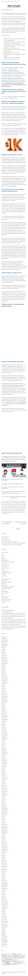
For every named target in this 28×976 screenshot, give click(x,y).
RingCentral (10, 70)
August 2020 (4, 721)
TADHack (17, 508)
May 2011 (3, 875)
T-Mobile (3, 959)
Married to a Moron (5, 536)
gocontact (12, 504)
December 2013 (5, 827)
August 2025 (4, 638)
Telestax (20, 961)
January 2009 (4, 919)
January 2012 (4, 863)
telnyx (23, 961)
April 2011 (3, 877)
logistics (17, 264)
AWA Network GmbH (13, 80)
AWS (14, 502)
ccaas (19, 954)
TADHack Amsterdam (10, 377)
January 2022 (4, 694)
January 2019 (4, 750)
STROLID (13, 508)
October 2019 (4, 736)
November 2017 (5, 763)
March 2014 (4, 822)
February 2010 (4, 899)
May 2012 (3, 857)
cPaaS (4, 955)
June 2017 (3, 769)
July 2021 (3, 703)
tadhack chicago (22, 508)
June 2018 (3, 757)
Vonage (3, 964)
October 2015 (4, 792)
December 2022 (5, 677)
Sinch (3, 508)
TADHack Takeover (13, 510)
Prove (11, 507)
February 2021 (4, 711)
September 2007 (5, 944)
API (2, 553)
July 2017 (3, 767)
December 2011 (5, 864)
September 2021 (5, 700)
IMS (5, 956)
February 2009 (4, 917)
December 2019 (5, 733)
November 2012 (5, 847)
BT (16, 954)
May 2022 (3, 688)
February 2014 (4, 824)
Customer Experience (6, 564)
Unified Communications (6, 599)
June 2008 (3, 930)
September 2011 (5, 869)
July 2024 (3, 647)
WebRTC (3, 602)
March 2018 (4, 758)
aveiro (5, 502)
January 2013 (4, 844)
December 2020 (5, 714)
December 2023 (5, 658)
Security (3, 589)
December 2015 (5, 789)
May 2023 (3, 669)
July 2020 (3, 722)
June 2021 (3, 705)
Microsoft (14, 957)
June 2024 (3, 649)
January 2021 (4, 713)
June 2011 (3, 874)
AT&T (14, 954)
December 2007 (5, 939)
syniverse (23, 957)
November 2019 (5, 735)
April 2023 (3, 671)
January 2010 (4, 900)
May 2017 (3, 771)
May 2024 (3, 650)
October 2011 (4, 867)
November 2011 (5, 866)
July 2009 (3, 910)
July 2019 (3, 741)
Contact (17, 1)
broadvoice (17, 502)
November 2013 (5, 828)
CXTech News (13, 501)
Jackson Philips (5, 479)
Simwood (10, 957)
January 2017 (4, 777)
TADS (3, 594)
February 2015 (4, 805)
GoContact (16, 70)
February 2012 (4, 861)
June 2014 (3, 817)
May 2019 (3, 744)
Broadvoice (6, 72)
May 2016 (3, 782)
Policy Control (4, 585)
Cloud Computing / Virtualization (8, 561)
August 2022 (4, 683)
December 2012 (5, 846)
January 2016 (4, 788)
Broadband (4, 558)
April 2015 (3, 802)
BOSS (3, 557)
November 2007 (5, 941)
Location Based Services (6, 578)
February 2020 (4, 730)
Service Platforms (5, 591)
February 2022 (4, 693)
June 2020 (3, 724)
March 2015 (4, 803)
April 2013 (3, 839)
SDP (7, 957)
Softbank (6, 508)
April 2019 (3, 746)
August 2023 (4, 664)
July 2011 (3, 872)
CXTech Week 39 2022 (6, 279)
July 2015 (3, 797)
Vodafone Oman (22, 512)
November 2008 (5, 922)
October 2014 (4, 811)
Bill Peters (3, 555)
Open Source (4, 583)
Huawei (3, 956)
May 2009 (3, 913)
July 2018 (3, 755)
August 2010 (4, 889)
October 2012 (4, 849)
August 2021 (4, 702)
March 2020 (4, 728)
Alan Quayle (8, 972)
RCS (24, 956)
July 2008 (3, 928)
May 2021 (3, 707)
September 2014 (5, 813)
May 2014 (3, 819)
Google (16, 955)
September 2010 (5, 888)
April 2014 (3, 821)
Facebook (12, 955)
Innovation (4, 574)
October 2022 (4, 680)
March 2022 (4, 691)
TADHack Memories (5, 510)
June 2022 (3, 686)
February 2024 (4, 655)
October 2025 (4, 636)
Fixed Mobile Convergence (7, 572)
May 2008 (3, 932)
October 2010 (4, 886)
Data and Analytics (5, 568)
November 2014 (5, 810)
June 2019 (3, 743)
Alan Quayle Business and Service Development (14, 6)
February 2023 (4, 674)
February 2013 (4, 842)
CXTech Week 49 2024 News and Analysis (9, 541)
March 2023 (4, 672)
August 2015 (4, 796)
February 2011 (4, 880)
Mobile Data (4, 580)
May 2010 (3, 894)
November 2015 (5, 791)
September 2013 (5, 832)
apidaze (8, 953)
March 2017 (4, 774)
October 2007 (4, 942)
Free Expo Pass (12, 380)
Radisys (21, 96)
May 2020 (3, 725)
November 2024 (5, 641)
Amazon (3, 954)
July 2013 (3, 835)
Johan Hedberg (8, 505)
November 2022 (5, 678)
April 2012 (3, 858)
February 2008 (4, 936)
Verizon (19, 963)
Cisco (22, 954)
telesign (13, 512)
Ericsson (8, 955)
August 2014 (4, 814)
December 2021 (5, 696)
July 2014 (3, 816)
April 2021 (3, 708)
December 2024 (5, 639)
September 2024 (5, 644)
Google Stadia (17, 504)
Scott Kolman (4, 483)
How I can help (4, 538)
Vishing (17, 512)
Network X (5, 507)
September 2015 (5, 794)
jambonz (3, 505)
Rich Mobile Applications (6, 588)
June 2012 (3, 855)
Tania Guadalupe (5, 456)
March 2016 (4, 785)
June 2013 (3, 836)
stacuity (7, 80)
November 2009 (5, 903)
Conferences (4, 563)
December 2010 (5, 883)
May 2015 (3, 800)
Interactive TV (4, 575)
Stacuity (9, 508)
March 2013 (4, 841)
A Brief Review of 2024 (6, 539)
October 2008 (4, 924)
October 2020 (4, 718)
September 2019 (5, 738)
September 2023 (5, 663)
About (9, 1)
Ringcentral (18, 507)
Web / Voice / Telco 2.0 (6, 600)
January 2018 (4, 761)
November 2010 (5, 885)
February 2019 (4, 749)
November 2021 (5, 697)
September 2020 (5, 719)
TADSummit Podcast (6, 596)
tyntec (11, 962)
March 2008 (4, 935)
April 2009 (3, 914)
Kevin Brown (4, 487)
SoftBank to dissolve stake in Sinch (12, 154)
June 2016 (3, 780)
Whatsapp (13, 964)
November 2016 (5, 778)
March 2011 (4, 878)
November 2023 (5, 660)
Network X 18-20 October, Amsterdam (13, 361)
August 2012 (4, 852)
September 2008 (5, 925)
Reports (12, 1)
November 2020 (5, 716)
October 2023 (4, 661)
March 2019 (4, 747)
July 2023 (3, 666)
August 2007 (4, 946)
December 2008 (5, 921)
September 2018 (5, 753)
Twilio (7, 962)
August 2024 (4, 646)
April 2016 (3, 783)
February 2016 (4, 786)
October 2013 (4, 830)
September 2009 (5, 907)
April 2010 (3, 896)
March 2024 (4, 653)
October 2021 (4, 699)
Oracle (18, 956)
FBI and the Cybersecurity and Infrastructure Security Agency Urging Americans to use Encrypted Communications (14, 622)
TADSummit (4, 264)
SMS (16, 957)
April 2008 (3, 933)
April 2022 (3, 689)
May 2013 (3, 838)
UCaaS (14, 963)
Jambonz (15, 96)
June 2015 (3, 799)
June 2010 (3, 892)
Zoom (17, 964)
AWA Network (9, 502)
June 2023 (3, 668)
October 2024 (4, 643)
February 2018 (4, 760)
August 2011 (4, 871)
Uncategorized (4, 597)
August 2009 (4, 908)
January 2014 (4, 825)
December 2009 (5, 902)
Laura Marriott (5, 491)
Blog (6, 1)
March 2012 (4, 860)
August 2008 (4, 927)
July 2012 (3, 853)
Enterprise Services (5, 571)
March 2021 (4, 710)
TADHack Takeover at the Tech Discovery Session (13, 385)
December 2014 (5, 808)
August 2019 (4, 739)
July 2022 (3, 685)
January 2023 (4, 675)
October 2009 (4, 905)
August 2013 (4, 833)
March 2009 (4, 916)
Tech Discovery (9, 512)
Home (3, 1)
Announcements (5, 552)
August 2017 (4, 766)
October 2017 (4, 764)
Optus (8, 507)
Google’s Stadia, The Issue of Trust (12, 272)
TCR (11, 961)
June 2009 (3, 911)
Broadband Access (5, 560)
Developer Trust (7, 504)
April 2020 (3, 727)
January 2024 (4, 657)
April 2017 (3, 772)
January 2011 (4, 882)
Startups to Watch (5, 593)
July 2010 (3, 891)
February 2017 (4, 775)
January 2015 (4, 807)
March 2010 (4, 897)
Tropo (3, 963)
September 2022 (5, 682)
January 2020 (4, 732)
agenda (8, 264)
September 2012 (5, 850)
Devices (3, 569)
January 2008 (4, 938)
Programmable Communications (8, 586)
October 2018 (4, 752)
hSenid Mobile (22, 955)
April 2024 (3, 652)
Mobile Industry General (6, 582)
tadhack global (14, 959)
